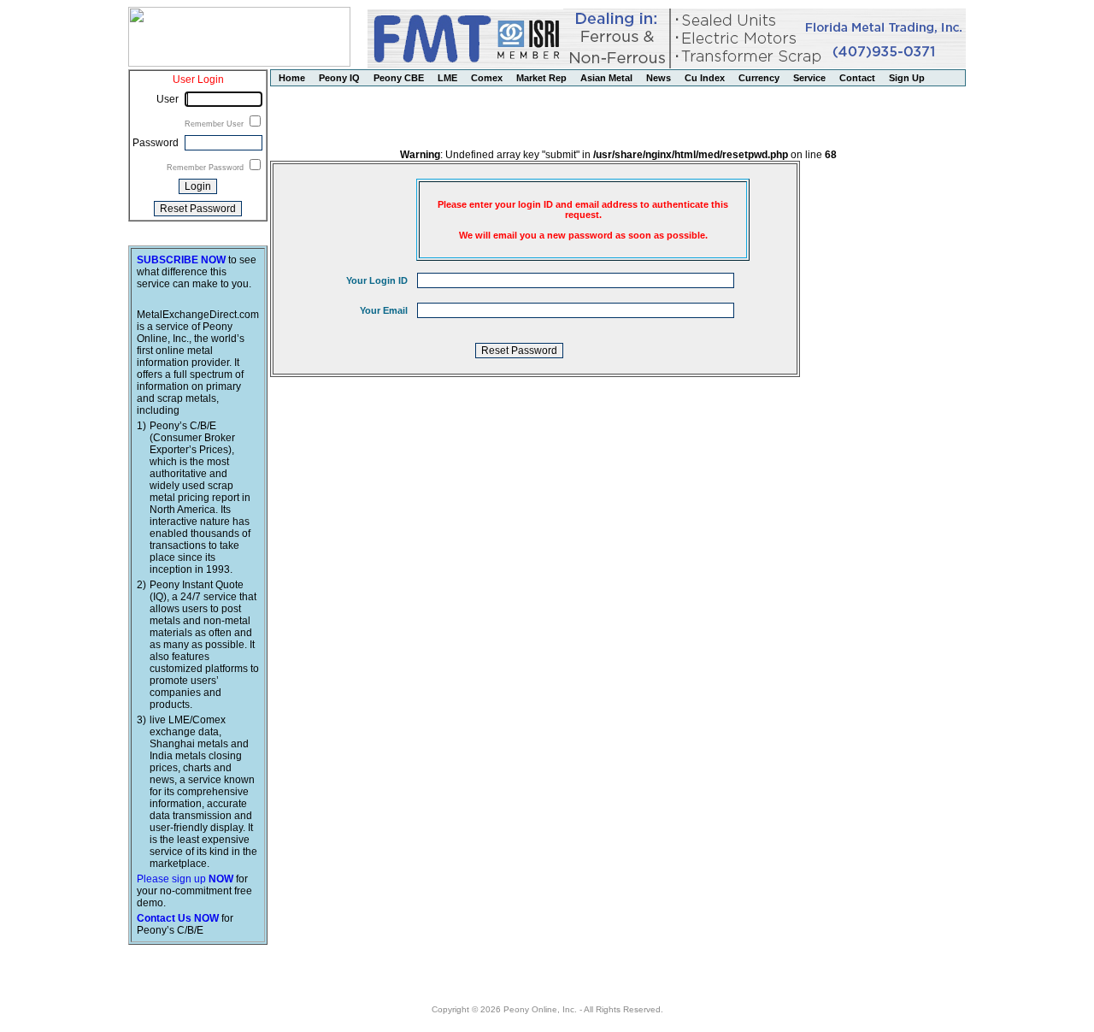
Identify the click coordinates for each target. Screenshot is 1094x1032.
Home (292, 78)
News (658, 78)
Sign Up (907, 78)
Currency (758, 78)
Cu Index (705, 78)
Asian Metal (606, 78)
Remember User (215, 124)
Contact (857, 78)
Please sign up (185, 879)
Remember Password (206, 167)
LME (447, 78)
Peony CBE (398, 78)
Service (809, 78)
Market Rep (541, 78)
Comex (487, 78)
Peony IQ (339, 78)
